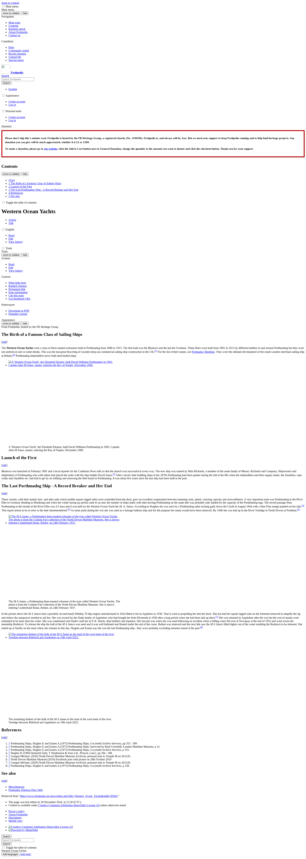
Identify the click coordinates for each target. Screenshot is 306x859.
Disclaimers (15, 817)
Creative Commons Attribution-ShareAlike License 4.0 (69, 805)
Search (6, 83)
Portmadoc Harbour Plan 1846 (25, 790)
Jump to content (10, 2)
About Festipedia (18, 814)
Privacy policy (16, 811)
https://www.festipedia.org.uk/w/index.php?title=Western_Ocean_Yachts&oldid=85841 (69, 796)
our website (50, 148)
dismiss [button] (6, 126)
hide (25, 13)
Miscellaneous (16, 786)
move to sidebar (11, 13)
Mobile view (15, 820)
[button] (3, 6)
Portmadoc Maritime (203, 351)
